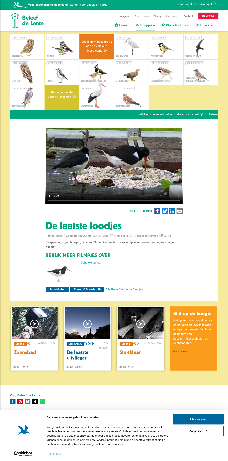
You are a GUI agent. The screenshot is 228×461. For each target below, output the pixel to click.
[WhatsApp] (42, 401)
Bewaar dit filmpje (146, 236)
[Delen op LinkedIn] (172, 211)
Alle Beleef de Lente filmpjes (124, 289)
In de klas (206, 25)
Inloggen (124, 16)
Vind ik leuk (121, 236)
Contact (188, 16)
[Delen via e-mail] (180, 211)
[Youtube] (20, 401)
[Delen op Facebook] (157, 211)
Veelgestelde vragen (166, 16)
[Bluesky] (27, 401)
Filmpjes (145, 25)
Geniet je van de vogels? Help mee (60, 95)
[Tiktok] (35, 401)
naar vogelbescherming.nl (195, 4)
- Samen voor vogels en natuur (68, 4)
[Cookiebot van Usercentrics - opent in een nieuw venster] (23, 454)
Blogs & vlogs (175, 25)
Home (123, 25)
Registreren (142, 16)
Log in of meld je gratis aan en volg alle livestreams (96, 46)
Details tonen (55, 453)
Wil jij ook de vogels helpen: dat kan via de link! (158, 114)
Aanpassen (196, 430)
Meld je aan (180, 351)
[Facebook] (12, 401)
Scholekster (89, 262)
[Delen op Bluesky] (165, 211)
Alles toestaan (198, 419)
